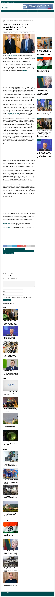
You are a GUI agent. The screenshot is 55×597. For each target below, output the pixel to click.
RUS (47, 11)
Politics (28, 32)
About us (3, 2)
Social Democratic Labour (14, 113)
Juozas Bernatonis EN (18, 251)
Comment (4, 279)
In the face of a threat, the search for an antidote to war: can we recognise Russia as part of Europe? (44, 52)
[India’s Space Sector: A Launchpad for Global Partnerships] (44, 63)
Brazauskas (24, 70)
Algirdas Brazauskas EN (9, 249)
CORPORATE (22, 32)
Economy (5, 449)
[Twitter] (49, 594)
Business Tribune (42, 11)
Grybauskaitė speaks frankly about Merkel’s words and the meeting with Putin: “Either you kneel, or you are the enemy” (43, 92)
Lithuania (4, 11)
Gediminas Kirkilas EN (20, 249)
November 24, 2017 (7, 32)
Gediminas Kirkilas (15, 32)
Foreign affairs (17, 11)
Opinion (10, 11)
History (30, 11)
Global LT (24, 11)
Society (4, 378)
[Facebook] (51, 594)
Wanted (12, 2)
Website (4, 294)
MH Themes (21, 592)
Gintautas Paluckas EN (8, 251)
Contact (8, 2)
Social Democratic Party (8, 253)
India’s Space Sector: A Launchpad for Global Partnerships (43, 72)
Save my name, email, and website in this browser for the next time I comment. (17, 297)
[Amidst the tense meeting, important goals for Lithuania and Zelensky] (44, 105)
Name (4, 288)
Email (4, 291)
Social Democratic (13, 55)
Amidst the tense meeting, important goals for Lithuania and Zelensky (44, 113)
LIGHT (35, 11)
